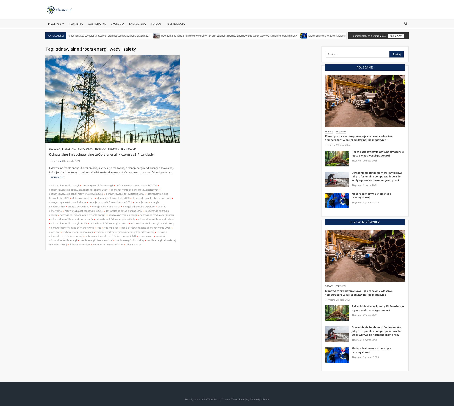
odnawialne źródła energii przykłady (115, 219)
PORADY (156, 23)
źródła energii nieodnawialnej (96, 240)
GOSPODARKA (97, 23)
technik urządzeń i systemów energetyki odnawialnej (125, 231)
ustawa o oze (146, 235)
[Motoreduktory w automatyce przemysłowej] (287, 35)
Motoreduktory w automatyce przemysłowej (317, 35)
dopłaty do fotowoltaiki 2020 (113, 197)
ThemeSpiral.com (259, 399)
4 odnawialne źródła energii (64, 185)
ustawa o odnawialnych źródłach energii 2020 (110, 235)
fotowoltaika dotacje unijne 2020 (124, 210)
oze (99, 227)
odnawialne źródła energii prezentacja (72, 219)
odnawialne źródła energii (123, 214)
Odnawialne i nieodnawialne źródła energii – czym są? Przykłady (101, 154)
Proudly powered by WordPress (202, 399)
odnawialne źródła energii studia (69, 223)
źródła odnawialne (80, 244)
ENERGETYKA (137, 23)
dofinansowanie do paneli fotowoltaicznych (134, 189)
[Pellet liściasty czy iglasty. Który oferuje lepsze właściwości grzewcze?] (337, 158)
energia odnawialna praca (106, 206)
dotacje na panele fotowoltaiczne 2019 (110, 202)
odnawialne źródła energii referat (156, 219)
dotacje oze (141, 202)
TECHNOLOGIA (175, 23)
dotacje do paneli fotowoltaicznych (151, 197)
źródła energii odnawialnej (129, 240)
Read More (57, 177)
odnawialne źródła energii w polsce (109, 223)
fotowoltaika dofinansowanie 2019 (84, 210)
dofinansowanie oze (83, 197)
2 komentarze (133, 244)
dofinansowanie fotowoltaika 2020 (125, 193)
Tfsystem (54, 161)
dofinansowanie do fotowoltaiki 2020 (136, 185)
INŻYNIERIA (76, 23)
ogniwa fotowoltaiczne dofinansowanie (72, 227)
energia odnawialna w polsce (139, 206)
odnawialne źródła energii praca (157, 214)
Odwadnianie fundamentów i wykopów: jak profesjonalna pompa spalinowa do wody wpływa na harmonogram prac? (212, 35)
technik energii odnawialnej (78, 231)
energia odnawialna (78, 206)
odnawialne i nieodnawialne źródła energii (83, 214)
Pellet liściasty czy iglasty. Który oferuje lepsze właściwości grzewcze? (92, 35)
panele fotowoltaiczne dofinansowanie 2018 (145, 227)
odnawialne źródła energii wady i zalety (152, 223)
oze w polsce (111, 227)
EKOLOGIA (117, 23)
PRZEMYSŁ (54, 23)
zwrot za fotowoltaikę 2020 (108, 244)
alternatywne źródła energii (97, 185)
